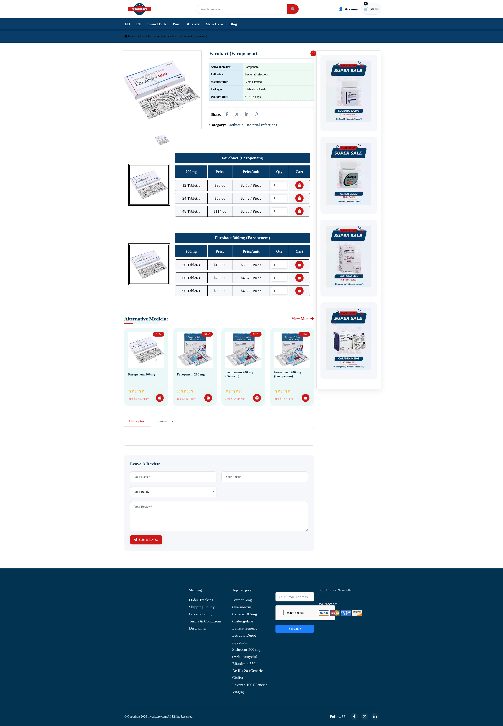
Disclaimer (198, 628)
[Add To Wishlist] (313, 53)
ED (127, 24)
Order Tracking (201, 600)
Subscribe (295, 628)
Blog (233, 24)
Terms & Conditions (205, 621)
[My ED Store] (139, 9)
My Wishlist (134, 642)
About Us (131, 600)
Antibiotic (145, 36)
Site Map (131, 635)
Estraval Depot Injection (244, 638)
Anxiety (193, 24)
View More (301, 318)
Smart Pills (156, 24)
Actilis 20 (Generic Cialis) (247, 674)
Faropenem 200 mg (191, 374)
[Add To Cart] (160, 398)
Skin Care (214, 24)
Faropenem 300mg (141, 374)
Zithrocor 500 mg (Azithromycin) (246, 653)
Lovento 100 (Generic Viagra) (249, 688)
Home (131, 36)
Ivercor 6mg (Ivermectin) (242, 603)
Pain (176, 24)
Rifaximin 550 (243, 663)
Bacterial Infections (166, 36)
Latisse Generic (244, 628)
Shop (128, 628)
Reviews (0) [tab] (164, 421)
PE (138, 24)
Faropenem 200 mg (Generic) (239, 374)
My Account (134, 614)
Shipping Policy (202, 607)
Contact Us (133, 607)
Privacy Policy (200, 614)
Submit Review (148, 539)
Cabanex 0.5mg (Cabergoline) (244, 617)
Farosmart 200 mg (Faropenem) (287, 374)
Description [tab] (137, 421)
